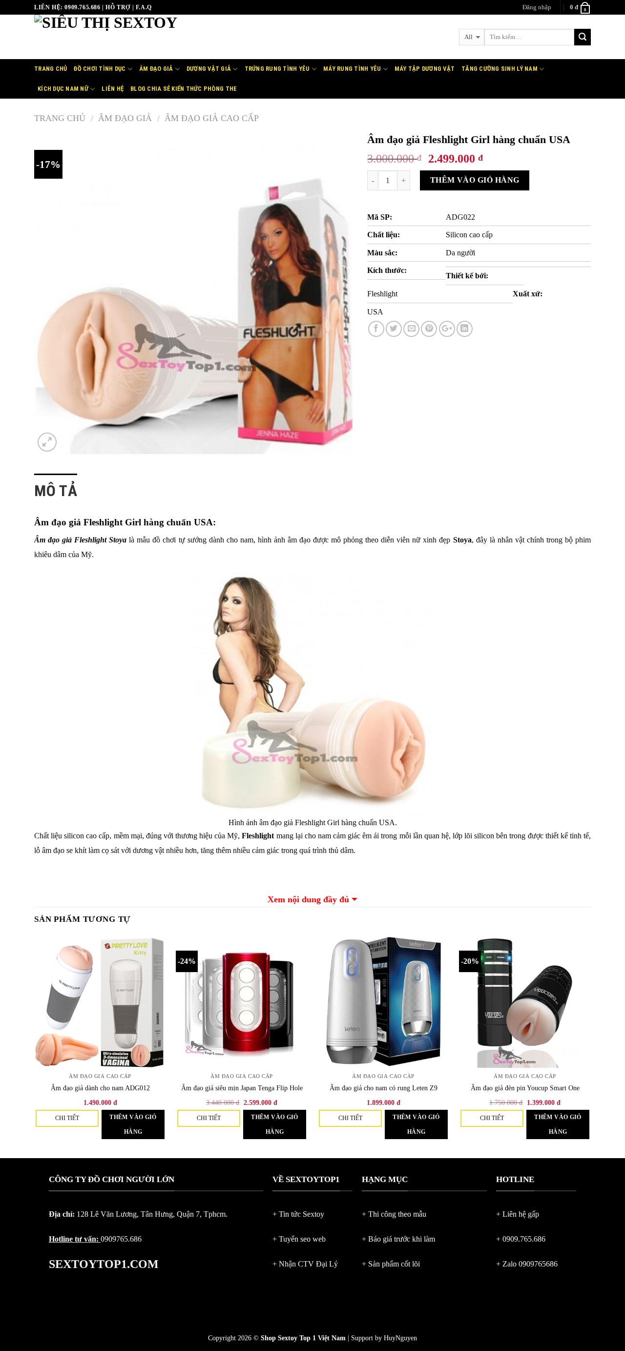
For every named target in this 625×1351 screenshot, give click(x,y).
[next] (590, 1046)
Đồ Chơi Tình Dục (99, 68)
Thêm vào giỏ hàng (475, 180)
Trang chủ (50, 68)
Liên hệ (113, 88)
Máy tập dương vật (425, 68)
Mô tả (55, 490)
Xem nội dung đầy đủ (308, 899)
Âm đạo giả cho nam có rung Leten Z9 (384, 1088)
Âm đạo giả (156, 68)
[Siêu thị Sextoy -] (146, 37)
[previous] (34, 1046)
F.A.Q (144, 7)
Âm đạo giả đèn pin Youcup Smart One (525, 1088)
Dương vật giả (209, 68)
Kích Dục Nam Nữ (63, 88)
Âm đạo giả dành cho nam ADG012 (100, 1088)
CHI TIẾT (67, 1118)
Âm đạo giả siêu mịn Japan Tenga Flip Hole (242, 1088)
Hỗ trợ (117, 7)
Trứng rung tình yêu (277, 68)
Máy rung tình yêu (352, 68)
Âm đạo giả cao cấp (212, 118)
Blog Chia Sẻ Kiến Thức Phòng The (183, 88)
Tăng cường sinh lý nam (499, 68)
